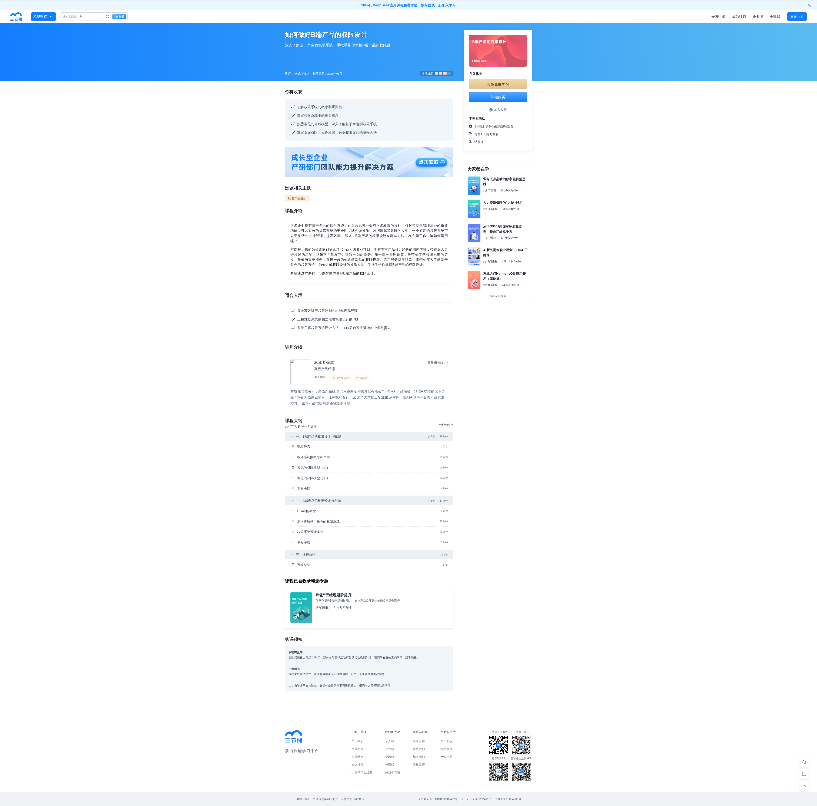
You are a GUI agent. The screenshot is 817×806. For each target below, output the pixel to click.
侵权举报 (419, 764)
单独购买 (497, 96)
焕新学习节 (392, 772)
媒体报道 (357, 764)
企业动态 (357, 756)
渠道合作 (419, 741)
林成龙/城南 (324, 362)
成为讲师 (739, 16)
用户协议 (446, 741)
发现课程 (40, 16)
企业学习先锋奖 (362, 772)
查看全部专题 (497, 296)
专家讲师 (718, 16)
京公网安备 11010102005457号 (438, 799)
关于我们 (357, 741)
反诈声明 (446, 756)
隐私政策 (446, 749)
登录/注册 (797, 16)
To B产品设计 (297, 198)
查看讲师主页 (436, 362)
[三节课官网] (16, 16)
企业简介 (357, 749)
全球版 (775, 16)
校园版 (389, 764)
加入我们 (419, 756)
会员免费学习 (498, 84)
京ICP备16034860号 (508, 799)
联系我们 (419, 749)
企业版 (758, 16)
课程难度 (427, 73)
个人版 (389, 741)
